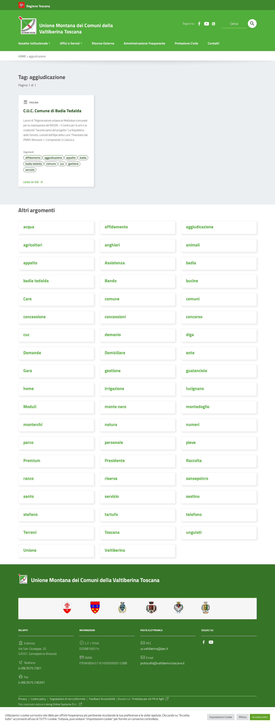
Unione (29, 550)
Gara (27, 370)
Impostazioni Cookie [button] (221, 717)
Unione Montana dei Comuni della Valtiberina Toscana (76, 28)
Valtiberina (115, 550)
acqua (28, 226)
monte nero (115, 406)
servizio (29, 170)
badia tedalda (33, 163)
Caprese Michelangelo (123, 608)
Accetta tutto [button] (260, 717)
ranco (28, 478)
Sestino (207, 608)
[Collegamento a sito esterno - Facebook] (199, 23)
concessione (34, 316)
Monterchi (151, 608)
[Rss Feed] (213, 23)
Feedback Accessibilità (102, 699)
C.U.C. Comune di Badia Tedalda (52, 110)
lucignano (195, 388)
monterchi (32, 424)
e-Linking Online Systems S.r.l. (59, 704)
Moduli (29, 406)
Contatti (213, 43)
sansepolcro (197, 478)
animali (193, 245)
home (28, 388)
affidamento (32, 157)
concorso (194, 316)
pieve (191, 442)
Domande (32, 352)
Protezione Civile (186, 43)
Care (27, 298)
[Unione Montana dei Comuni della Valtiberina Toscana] (27, 26)
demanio (113, 334)
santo (28, 496)
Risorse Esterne (103, 43)
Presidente (115, 460)
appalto (70, 157)
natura (111, 424)
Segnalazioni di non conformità (67, 699)
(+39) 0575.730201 (31, 682)
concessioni (115, 316)
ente (190, 352)
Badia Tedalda (95, 608)
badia (83, 157)
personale (114, 442)
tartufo (111, 514)
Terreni (29, 532)
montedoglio (197, 406)
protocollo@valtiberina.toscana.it (162, 663)
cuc (62, 163)
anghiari (112, 245)
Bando (111, 280)
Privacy (22, 699)
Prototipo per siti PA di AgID (148, 699)
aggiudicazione (53, 157)
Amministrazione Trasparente (144, 43)
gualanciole (196, 370)
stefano (30, 514)
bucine (192, 280)
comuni (193, 298)
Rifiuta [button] (242, 717)
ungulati (194, 532)
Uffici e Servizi (70, 43)
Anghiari (68, 608)
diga (190, 334)
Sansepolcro (179, 608)
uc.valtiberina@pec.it (154, 648)
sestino (193, 496)
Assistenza (115, 262)
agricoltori (32, 245)
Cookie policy (38, 699)
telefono (194, 514)
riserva (111, 478)
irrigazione (114, 388)
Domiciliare (115, 352)
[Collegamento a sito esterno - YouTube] (206, 23)
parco (28, 442)
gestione (73, 163)
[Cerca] (252, 23)
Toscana (112, 532)
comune (51, 163)
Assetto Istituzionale (33, 43)
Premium (31, 460)
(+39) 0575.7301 (29, 668)
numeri (192, 424)
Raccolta (194, 460)
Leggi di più (31, 182)
